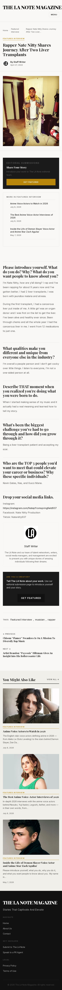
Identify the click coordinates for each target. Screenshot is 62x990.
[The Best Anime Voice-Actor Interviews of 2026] (31, 771)
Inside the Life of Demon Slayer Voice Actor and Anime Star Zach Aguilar (32, 230)
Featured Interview (15, 30)
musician (40, 619)
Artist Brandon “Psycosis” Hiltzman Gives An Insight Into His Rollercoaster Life (28, 655)
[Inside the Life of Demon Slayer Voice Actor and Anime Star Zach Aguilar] (31, 837)
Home (5, 30)
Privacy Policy (9, 965)
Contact (7, 933)
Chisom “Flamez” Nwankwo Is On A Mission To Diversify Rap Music (29, 640)
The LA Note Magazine (32, 7)
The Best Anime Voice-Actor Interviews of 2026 (31, 216)
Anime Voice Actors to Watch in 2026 (29, 203)
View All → (53, 679)
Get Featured (31, 598)
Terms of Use (9, 971)
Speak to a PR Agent (13, 952)
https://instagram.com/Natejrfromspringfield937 (30, 508)
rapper (52, 619)
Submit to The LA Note (14, 947)
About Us (7, 928)
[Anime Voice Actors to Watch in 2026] (31, 706)
